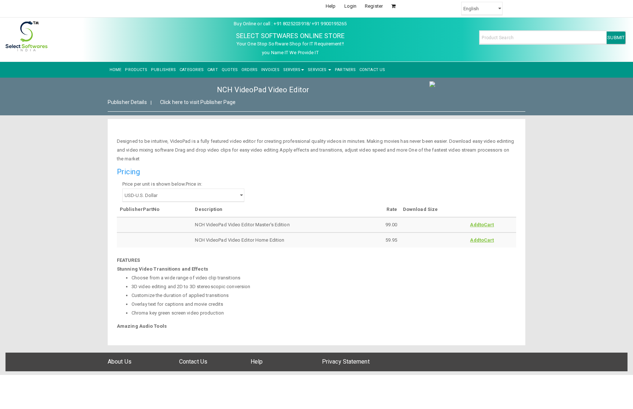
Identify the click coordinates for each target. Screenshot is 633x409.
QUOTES (230, 69)
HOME (115, 69)
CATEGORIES (191, 69)
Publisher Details (127, 102)
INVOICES (270, 69)
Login (350, 6)
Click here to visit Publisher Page (198, 102)
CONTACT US (372, 69)
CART (212, 69)
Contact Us (193, 361)
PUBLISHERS (163, 69)
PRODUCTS (136, 69)
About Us (120, 361)
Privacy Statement (346, 361)
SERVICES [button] (317, 69)
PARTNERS (345, 69)
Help (331, 6)
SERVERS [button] (292, 69)
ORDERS (249, 69)
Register (374, 6)
